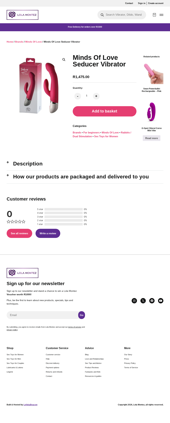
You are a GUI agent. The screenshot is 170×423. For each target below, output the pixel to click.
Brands (19, 42)
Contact (49, 376)
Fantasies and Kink (92, 372)
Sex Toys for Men (14, 359)
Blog (86, 355)
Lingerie (10, 372)
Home (10, 42)
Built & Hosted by (22, 405)
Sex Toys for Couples (15, 363)
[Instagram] (134, 300)
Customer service (53, 355)
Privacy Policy (130, 363)
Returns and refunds (54, 372)
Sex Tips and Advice (93, 363)
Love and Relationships (94, 359)
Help (47, 359)
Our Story (128, 355)
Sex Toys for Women (106, 136)
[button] (161, 15)
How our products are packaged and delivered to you (81, 177)
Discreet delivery (52, 363)
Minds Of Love (33, 42)
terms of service (74, 327)
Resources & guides (93, 376)
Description (28, 164)
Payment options (52, 368)
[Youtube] (160, 300)
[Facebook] (152, 300)
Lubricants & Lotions (15, 368)
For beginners (91, 132)
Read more (151, 138)
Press (126, 359)
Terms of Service (131, 368)
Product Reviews (92, 368)
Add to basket (104, 111)
